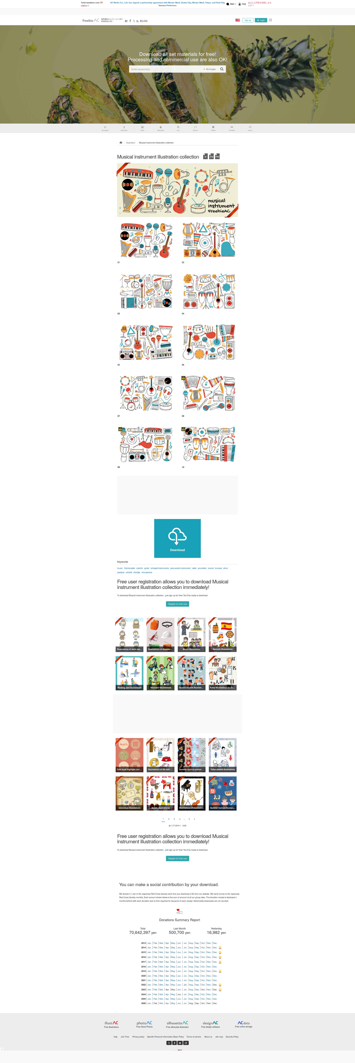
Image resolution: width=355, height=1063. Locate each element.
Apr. (167, 942)
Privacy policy (138, 1036)
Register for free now (177, 604)
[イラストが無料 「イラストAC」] (91, 20)
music (120, 568)
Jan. (149, 942)
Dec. (215, 942)
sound (211, 568)
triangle (137, 572)
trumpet (218, 568)
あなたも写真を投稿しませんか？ (259, 4)
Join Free (125, 1036)
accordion (202, 568)
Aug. (191, 942)
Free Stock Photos (144, 1026)
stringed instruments (160, 568)
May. (173, 942)
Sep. (197, 942)
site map (219, 1036)
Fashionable (129, 568)
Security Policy (232, 1036)
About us (208, 1036)
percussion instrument (180, 568)
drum (225, 568)
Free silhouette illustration (177, 1027)
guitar (146, 568)
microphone (146, 572)
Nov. (209, 942)
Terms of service (194, 1036)
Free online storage (243, 1026)
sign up (248, 20)
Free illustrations (111, 1027)
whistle (129, 572)
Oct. (203, 942)
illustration (130, 142)
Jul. (185, 942)
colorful (139, 568)
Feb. (156, 942)
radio (194, 568)
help (115, 1036)
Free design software (210, 1026)
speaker (121, 572)
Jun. (179, 942)
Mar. (161, 942)
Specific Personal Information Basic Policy (165, 1036)
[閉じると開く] (2, 1049)
